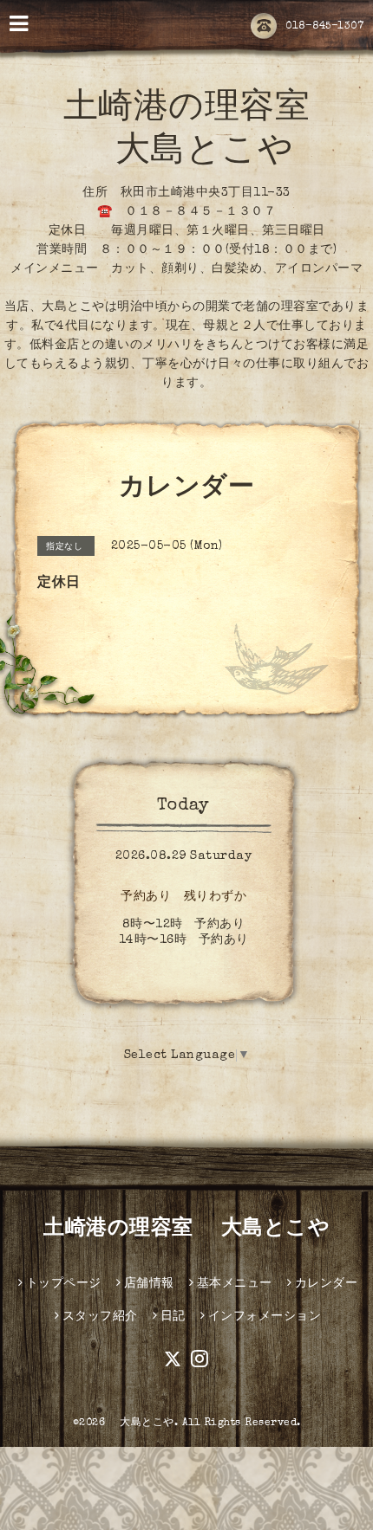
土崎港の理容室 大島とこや (186, 1229)
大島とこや (141, 1423)
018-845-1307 (324, 27)
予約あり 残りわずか (183, 897)
